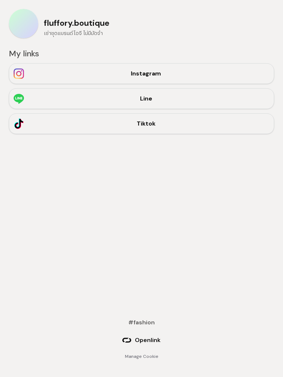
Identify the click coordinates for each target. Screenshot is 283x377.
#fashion (141, 322)
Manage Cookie (141, 356)
